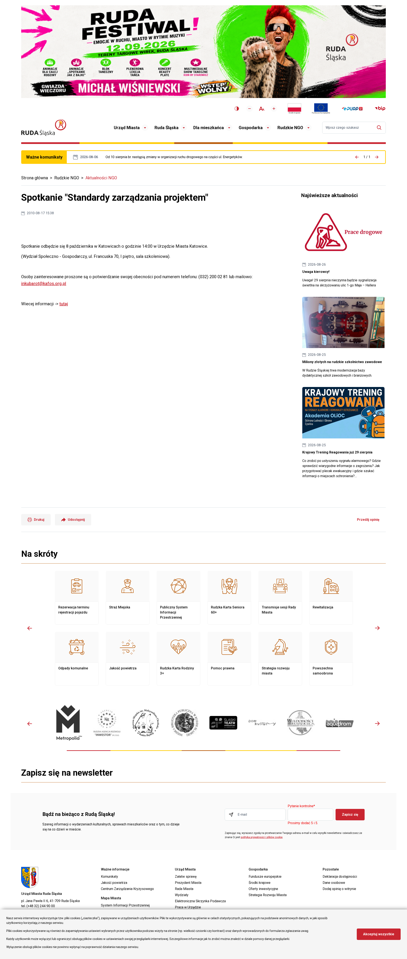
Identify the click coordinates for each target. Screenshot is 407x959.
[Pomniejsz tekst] (249, 108)
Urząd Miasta (127, 127)
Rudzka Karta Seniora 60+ (229, 598)
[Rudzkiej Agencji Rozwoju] (107, 723)
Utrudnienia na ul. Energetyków (174, 157)
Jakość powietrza (127, 658)
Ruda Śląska (166, 127)
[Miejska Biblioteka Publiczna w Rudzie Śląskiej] (184, 723)
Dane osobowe (334, 883)
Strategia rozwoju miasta (280, 658)
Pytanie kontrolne (301, 806)
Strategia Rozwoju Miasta (268, 895)
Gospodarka (251, 127)
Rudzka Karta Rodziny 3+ (178, 658)
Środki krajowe (259, 883)
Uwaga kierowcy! (343, 247)
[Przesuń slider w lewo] (29, 628)
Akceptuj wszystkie (378, 934)
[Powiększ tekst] (274, 108)
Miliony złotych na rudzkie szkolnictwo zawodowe (343, 338)
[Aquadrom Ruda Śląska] (340, 722)
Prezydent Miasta (188, 883)
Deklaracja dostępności (340, 877)
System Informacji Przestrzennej (125, 905)
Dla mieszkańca (208, 127)
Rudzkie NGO (290, 127)
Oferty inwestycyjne (263, 889)
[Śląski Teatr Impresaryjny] (223, 723)
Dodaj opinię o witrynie (339, 889)
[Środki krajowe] (294, 108)
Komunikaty (109, 877)
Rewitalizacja (331, 598)
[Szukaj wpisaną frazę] (380, 127)
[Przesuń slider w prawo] (377, 628)
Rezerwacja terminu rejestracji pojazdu (77, 598)
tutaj (63, 303)
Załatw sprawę (186, 877)
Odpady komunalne (77, 658)
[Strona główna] (43, 127)
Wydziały (181, 895)
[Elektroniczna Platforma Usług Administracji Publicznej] (352, 108)
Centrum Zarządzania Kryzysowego (127, 889)
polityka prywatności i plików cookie (262, 837)
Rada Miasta (184, 889)
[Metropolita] (68, 722)
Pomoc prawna (229, 658)
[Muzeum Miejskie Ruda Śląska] (146, 723)
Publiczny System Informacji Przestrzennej (178, 598)
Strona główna (34, 177)
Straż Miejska (127, 598)
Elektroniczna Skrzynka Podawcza (200, 901)
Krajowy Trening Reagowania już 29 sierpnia (343, 433)
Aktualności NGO (101, 177)
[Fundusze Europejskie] (321, 108)
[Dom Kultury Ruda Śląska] (262, 722)
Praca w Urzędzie (188, 907)
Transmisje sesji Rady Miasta (280, 598)
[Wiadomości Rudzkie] (301, 723)
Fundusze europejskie (265, 877)
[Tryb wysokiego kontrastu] (237, 108)
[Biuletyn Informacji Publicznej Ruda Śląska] (380, 108)
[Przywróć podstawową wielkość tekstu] (261, 108)
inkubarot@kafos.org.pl (43, 283)
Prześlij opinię (368, 520)
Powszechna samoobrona (331, 658)
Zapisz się (350, 815)
